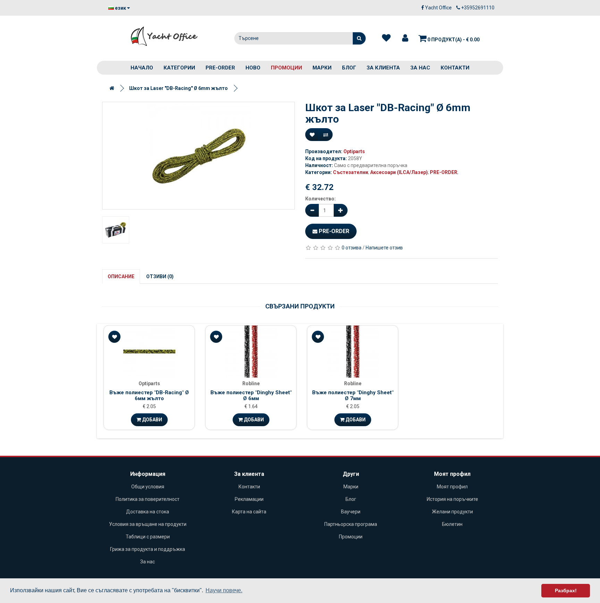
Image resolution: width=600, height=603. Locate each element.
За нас (420, 68)
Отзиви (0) (160, 276)
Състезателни (350, 172)
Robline (251, 383)
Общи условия (147, 486)
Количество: (320, 198)
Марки (322, 68)
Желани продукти (452, 511)
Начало (142, 68)
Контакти (455, 68)
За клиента (383, 68)
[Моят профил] (405, 38)
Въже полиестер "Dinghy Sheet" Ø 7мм (352, 395)
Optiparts (354, 151)
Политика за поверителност (148, 499)
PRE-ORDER (220, 68)
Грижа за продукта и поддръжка (147, 549)
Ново (252, 68)
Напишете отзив (384, 247)
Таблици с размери (148, 536)
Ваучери (350, 511)
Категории (179, 68)
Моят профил (452, 486)
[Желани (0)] (386, 38)
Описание (121, 276)
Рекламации (249, 499)
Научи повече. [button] (224, 590)
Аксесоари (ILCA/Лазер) (399, 172)
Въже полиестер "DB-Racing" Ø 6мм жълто (149, 395)
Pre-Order (333, 231)
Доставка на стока (147, 511)
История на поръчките (452, 499)
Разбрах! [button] (566, 590)
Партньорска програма (350, 524)
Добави (151, 419)
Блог (349, 68)
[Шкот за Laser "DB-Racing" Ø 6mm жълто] (198, 155)
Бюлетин (452, 524)
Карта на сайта (249, 511)
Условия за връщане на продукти (147, 524)
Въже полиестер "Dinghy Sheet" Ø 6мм (251, 395)
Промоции (286, 68)
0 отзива (351, 247)
